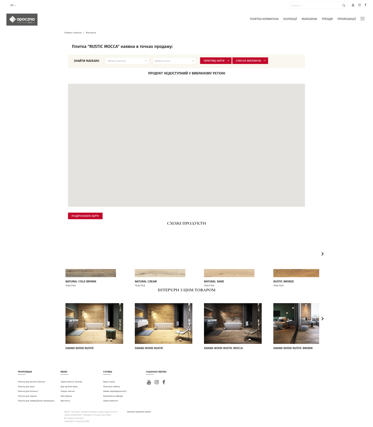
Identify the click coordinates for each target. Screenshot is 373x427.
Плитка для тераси (27, 396)
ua (12, 5)
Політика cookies (111, 387)
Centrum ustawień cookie (139, 412)
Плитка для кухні (26, 387)
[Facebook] (365, 5)
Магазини (309, 19)
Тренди (327, 19)
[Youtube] (353, 5)
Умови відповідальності (115, 391)
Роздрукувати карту (85, 216)
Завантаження (110, 401)
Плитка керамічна (264, 19)
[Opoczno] (21, 20)
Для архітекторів (69, 387)
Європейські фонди (113, 396)
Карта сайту (109, 382)
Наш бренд (66, 396)
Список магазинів (248, 61)
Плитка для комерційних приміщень (36, 401)
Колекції (290, 19)
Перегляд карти (214, 61)
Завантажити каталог (71, 382)
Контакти (65, 401)
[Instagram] (359, 5)
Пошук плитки (68, 391)
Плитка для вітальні (28, 391)
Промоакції (346, 19)
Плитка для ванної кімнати (31, 382)
